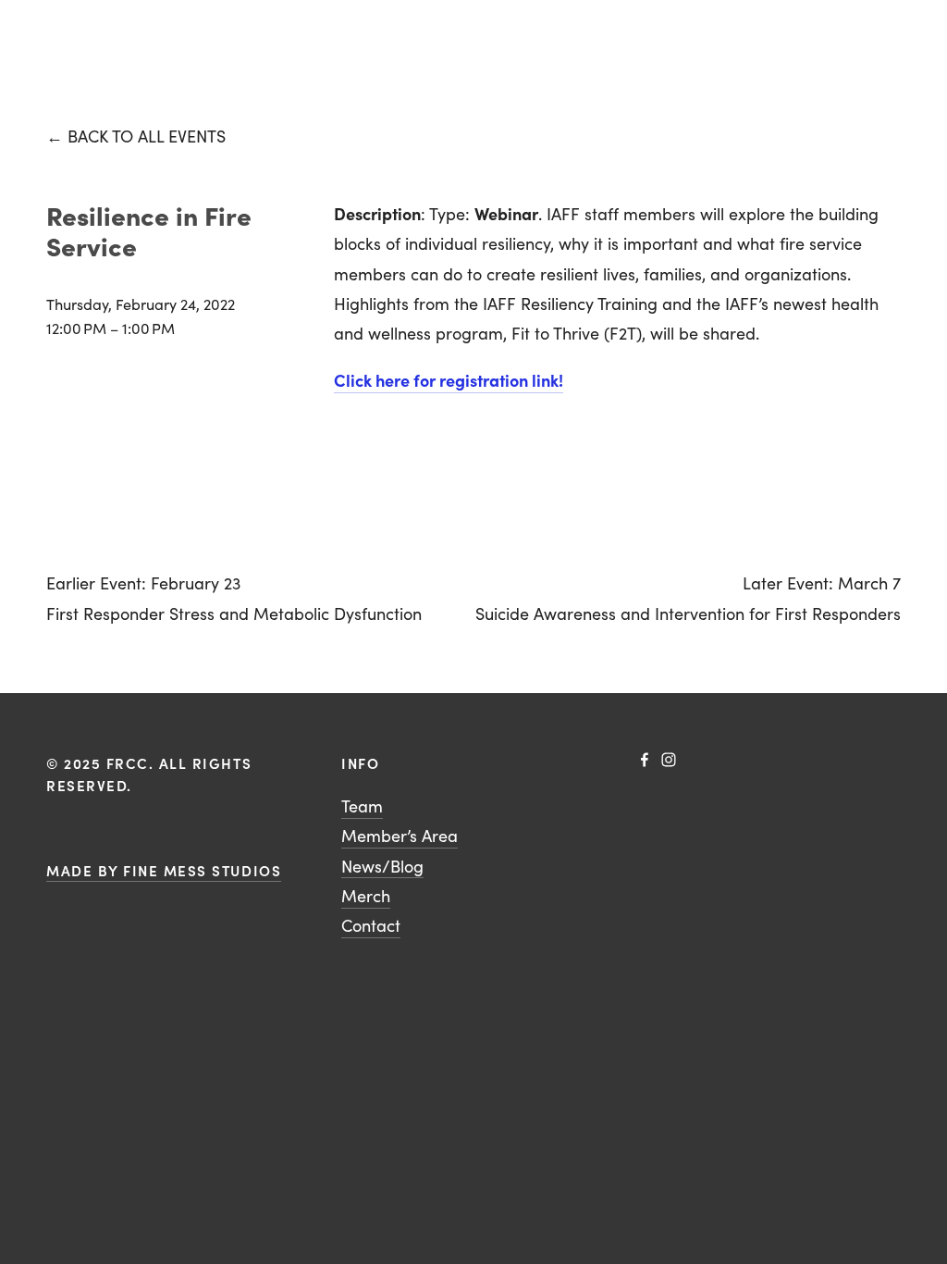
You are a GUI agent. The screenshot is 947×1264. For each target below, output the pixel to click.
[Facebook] (644, 759)
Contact (370, 925)
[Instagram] (668, 759)
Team (362, 806)
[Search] (53, 28)
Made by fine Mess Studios (163, 870)
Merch (365, 896)
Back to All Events (147, 136)
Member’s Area (399, 835)
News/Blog (382, 866)
